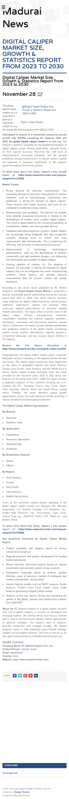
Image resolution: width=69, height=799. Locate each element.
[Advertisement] (34, 723)
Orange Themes (21, 792)
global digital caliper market (29, 141)
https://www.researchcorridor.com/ (30, 659)
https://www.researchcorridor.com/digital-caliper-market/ (34, 348)
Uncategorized (10, 773)
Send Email (16, 652)
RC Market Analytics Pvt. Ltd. (37, 645)
